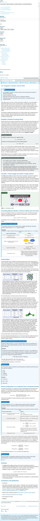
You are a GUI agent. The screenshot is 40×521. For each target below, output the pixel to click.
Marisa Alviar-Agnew (6, 494)
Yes (3, 511)
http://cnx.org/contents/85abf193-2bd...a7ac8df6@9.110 (13, 490)
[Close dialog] (0, 73)
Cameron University (24, 82)
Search (3, 80)
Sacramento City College (17, 494)
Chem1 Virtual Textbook (30, 492)
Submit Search (3, 20)
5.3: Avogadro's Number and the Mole (7, 501)
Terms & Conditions (34, 518)
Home (6, 82)
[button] (3, 62)
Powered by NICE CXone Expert (15, 515)
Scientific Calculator (5, 55)
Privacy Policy (28, 518)
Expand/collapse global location (38, 82)
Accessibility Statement (5, 519)
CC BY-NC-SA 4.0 (23, 501)
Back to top (3, 506)
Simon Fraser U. (21, 492)
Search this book (3, 17)
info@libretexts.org (24, 519)
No (6, 511)
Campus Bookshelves (14, 82)
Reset (2, 27)
